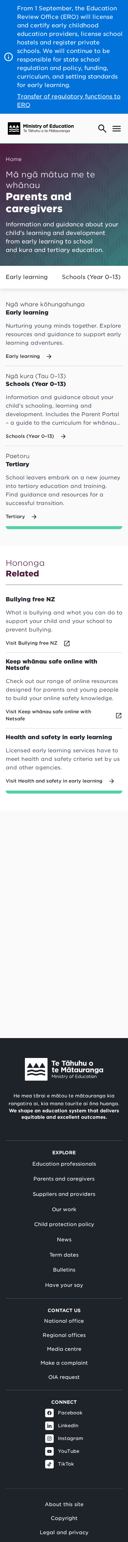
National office (64, 1321)
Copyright (64, 1518)
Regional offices (64, 1335)
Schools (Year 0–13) (91, 277)
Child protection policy (64, 1224)
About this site (64, 1504)
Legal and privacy (64, 1532)
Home (14, 159)
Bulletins (64, 1270)
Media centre (64, 1349)
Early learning (27, 277)
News (64, 1239)
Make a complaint (64, 1363)
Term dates (64, 1255)
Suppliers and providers (64, 1194)
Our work (64, 1209)
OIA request (64, 1377)
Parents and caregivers (64, 1179)
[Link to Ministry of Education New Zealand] (64, 1069)
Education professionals (64, 1164)
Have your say (64, 1285)
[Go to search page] (102, 128)
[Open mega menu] (116, 128)
